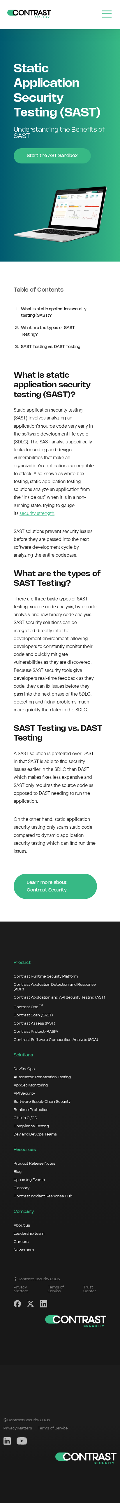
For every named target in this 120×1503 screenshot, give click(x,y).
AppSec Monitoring (31, 1085)
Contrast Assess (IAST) (34, 1023)
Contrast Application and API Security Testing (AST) (59, 997)
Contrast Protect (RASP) (36, 1031)
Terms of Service (56, 1289)
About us (22, 1225)
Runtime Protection (31, 1110)
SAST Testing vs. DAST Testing (50, 347)
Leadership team (29, 1233)
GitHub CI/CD (25, 1118)
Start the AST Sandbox (52, 156)
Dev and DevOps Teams (35, 1134)
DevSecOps (24, 1069)
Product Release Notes (34, 1163)
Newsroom (24, 1250)
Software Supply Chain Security (42, 1101)
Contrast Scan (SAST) (33, 1015)
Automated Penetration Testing (42, 1077)
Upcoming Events (29, 1180)
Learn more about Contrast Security (47, 886)
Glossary (21, 1188)
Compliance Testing (31, 1126)
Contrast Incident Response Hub (43, 1196)
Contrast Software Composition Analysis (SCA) (56, 1040)
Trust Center (89, 1289)
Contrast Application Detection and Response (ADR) (55, 987)
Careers (21, 1241)
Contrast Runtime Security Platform (46, 976)
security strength (37, 513)
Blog (18, 1171)
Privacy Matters (21, 1289)
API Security (24, 1093)
